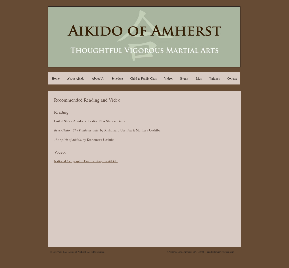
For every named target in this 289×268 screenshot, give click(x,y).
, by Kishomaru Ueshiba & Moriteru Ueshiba (107, 130)
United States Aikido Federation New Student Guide (90, 121)
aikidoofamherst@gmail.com (220, 251)
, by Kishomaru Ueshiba (84, 139)
